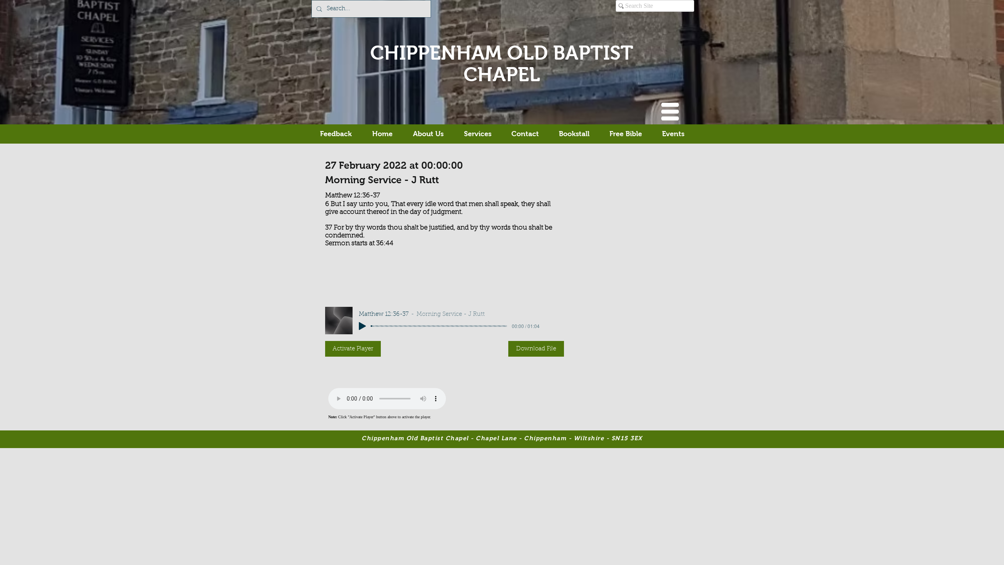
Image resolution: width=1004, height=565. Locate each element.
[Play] (362, 326)
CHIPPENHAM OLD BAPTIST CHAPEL (501, 63)
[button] (670, 111)
